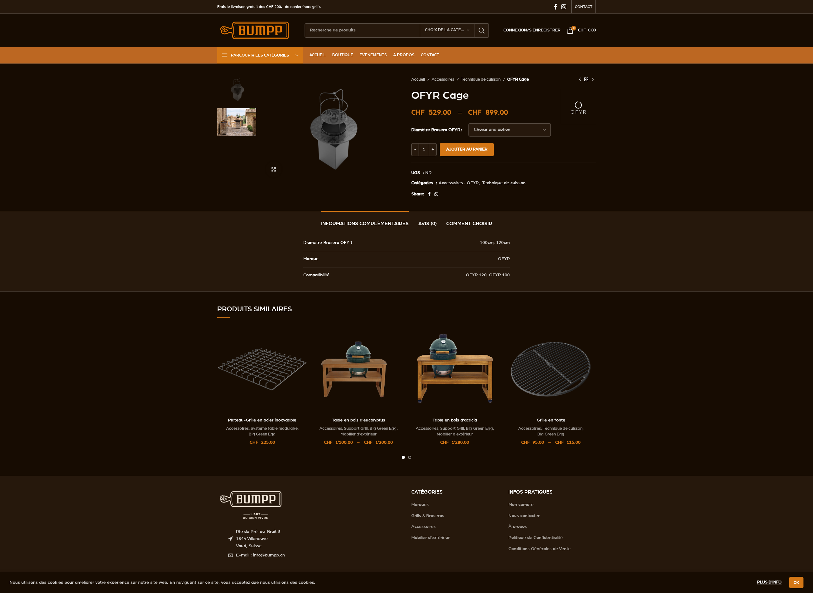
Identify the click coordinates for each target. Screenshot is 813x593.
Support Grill (356, 428)
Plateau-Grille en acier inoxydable (262, 420)
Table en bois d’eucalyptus (358, 420)
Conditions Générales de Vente (539, 549)
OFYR (473, 183)
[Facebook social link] (555, 6)
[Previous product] (580, 80)
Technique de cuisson (481, 79)
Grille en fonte (551, 420)
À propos (517, 526)
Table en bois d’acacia (455, 420)
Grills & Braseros (427, 516)
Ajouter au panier (466, 149)
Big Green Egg (262, 434)
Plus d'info (769, 582)
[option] (236, 90)
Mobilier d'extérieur (358, 434)
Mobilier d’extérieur (430, 538)
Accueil (418, 79)
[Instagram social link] (563, 6)
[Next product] (592, 80)
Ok (796, 582)
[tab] (365, 220)
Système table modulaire (274, 428)
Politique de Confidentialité (535, 538)
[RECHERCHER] (481, 30)
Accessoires (443, 79)
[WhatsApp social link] (436, 194)
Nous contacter (524, 516)
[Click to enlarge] (274, 169)
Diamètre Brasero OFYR (435, 130)
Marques (420, 504)
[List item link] (315, 555)
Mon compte (521, 504)
